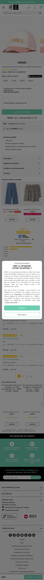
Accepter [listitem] (22, 308)
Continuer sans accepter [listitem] (22, 263)
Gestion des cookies (11, 302)
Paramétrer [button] (18, 294)
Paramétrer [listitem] (22, 314)
